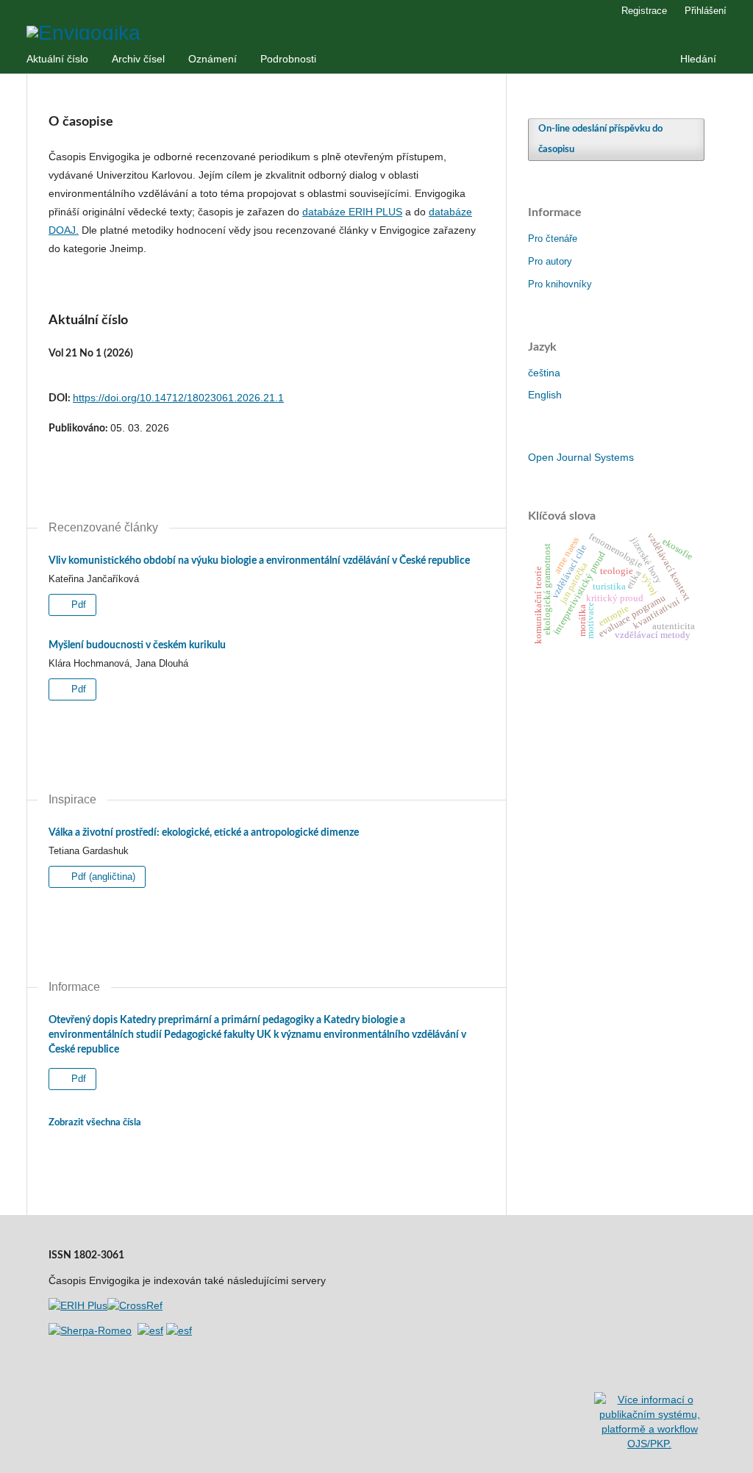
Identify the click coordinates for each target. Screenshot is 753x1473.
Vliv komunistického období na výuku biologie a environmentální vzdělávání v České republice (259, 561)
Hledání (698, 59)
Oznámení (212, 59)
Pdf (77, 604)
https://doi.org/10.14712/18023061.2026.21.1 (178, 398)
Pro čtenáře (552, 238)
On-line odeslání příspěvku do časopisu (600, 139)
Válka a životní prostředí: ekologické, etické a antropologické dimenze (204, 833)
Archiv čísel (138, 59)
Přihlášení (706, 10)
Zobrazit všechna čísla (95, 1123)
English (545, 395)
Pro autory (550, 261)
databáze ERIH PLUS (352, 212)
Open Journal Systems (581, 457)
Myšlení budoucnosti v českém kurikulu (137, 645)
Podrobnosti (288, 59)
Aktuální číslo (57, 59)
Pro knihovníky (560, 284)
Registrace (644, 10)
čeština (544, 373)
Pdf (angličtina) (101, 876)
